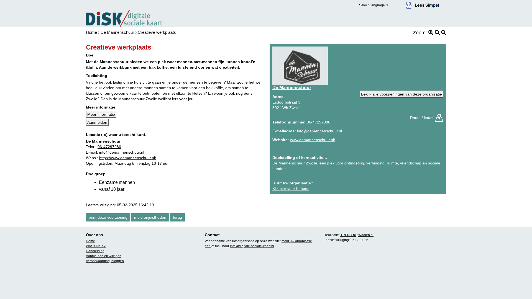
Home (91, 32)
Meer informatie (101, 114)
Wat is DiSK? (96, 246)
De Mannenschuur (117, 32)
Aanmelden (97, 122)
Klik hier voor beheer (290, 188)
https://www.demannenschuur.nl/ (127, 158)
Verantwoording (98, 261)
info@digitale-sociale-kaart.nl (252, 246)
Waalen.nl (366, 235)
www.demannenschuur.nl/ (312, 140)
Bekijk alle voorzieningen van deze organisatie (401, 94)
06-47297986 (109, 147)
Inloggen (117, 261)
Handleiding (95, 251)
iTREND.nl (348, 235)
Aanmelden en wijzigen (103, 256)
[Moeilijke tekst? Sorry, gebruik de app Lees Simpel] (422, 4)
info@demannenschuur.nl (121, 152)
